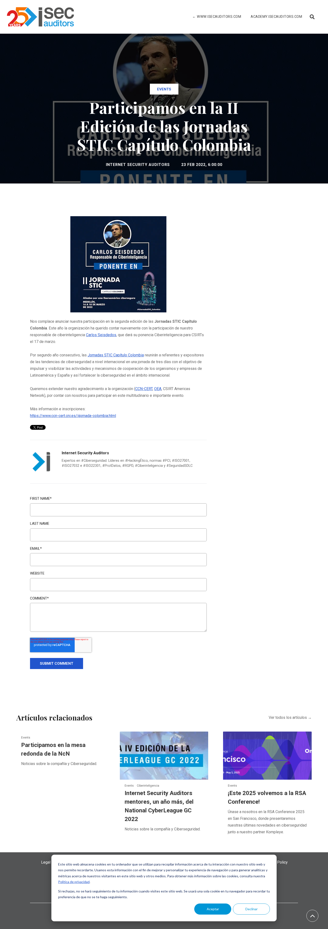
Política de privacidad (74, 882)
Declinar (251, 909)
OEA (157, 388)
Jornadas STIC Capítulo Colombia (116, 355)
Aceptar (213, 909)
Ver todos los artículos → (290, 717)
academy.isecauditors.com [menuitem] (276, 17)
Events (164, 89)
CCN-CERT (143, 388)
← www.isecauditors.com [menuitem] (216, 17)
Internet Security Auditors (138, 164)
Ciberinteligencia (148, 785)
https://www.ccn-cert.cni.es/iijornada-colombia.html (73, 415)
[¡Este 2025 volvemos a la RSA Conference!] (267, 755)
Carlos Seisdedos (101, 335)
